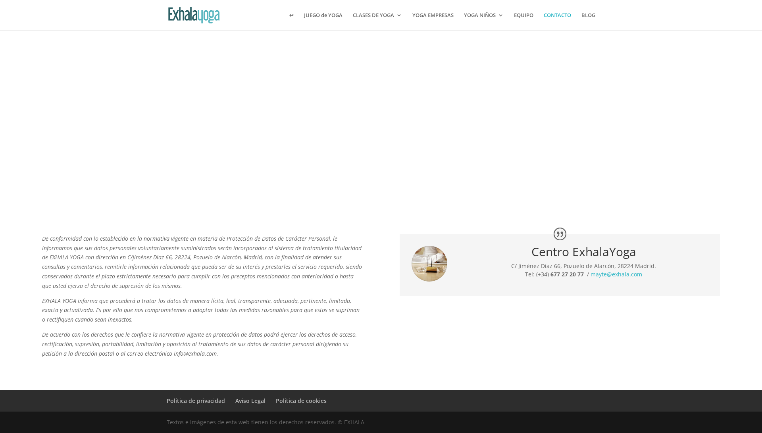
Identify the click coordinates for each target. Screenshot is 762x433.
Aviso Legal (250, 400)
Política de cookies (301, 400)
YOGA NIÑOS (480, 15)
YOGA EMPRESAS (433, 15)
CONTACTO (557, 15)
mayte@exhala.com (616, 274)
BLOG (588, 15)
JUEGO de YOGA (323, 15)
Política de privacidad (196, 400)
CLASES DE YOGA (373, 15)
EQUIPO (523, 15)
